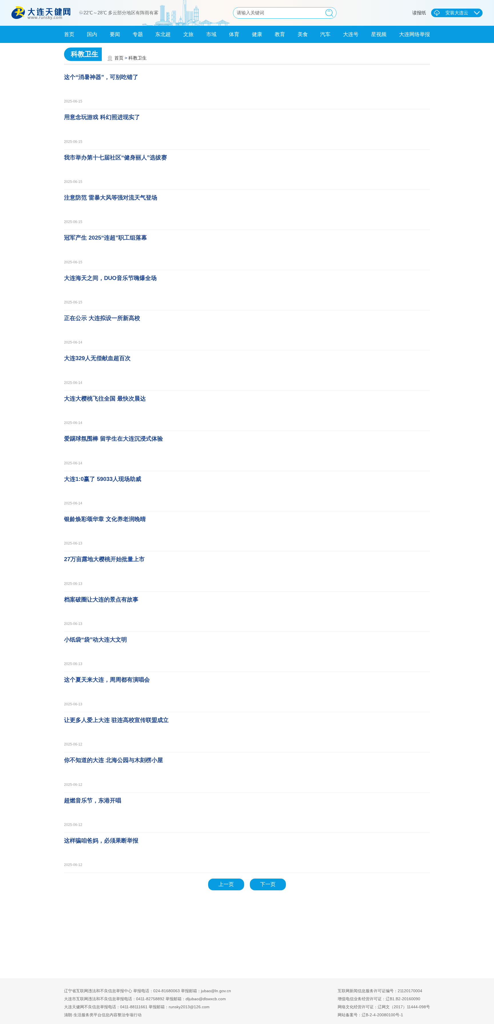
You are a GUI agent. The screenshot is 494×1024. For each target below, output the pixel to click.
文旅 (188, 34)
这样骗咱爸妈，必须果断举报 (101, 840)
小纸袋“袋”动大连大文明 (95, 639)
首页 (69, 34)
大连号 (350, 34)
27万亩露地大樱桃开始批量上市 (104, 559)
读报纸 (419, 12)
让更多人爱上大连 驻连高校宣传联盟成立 (116, 720)
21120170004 (410, 991)
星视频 (379, 34)
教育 (280, 34)
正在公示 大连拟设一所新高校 (102, 318)
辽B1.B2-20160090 (403, 999)
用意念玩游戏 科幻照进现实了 (102, 117)
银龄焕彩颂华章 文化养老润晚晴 (105, 519)
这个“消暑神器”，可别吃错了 (101, 77)
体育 (234, 34)
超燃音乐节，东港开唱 (92, 800)
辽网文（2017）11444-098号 (404, 1007)
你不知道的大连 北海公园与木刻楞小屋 (113, 760)
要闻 (115, 34)
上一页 (226, 884)
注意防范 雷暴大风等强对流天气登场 (110, 197)
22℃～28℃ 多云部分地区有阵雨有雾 (121, 12)
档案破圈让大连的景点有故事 (101, 599)
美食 (303, 34)
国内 (92, 34)
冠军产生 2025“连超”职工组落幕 (105, 237)
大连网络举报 (414, 34)
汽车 (325, 34)
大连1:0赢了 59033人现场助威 (102, 479)
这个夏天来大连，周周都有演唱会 (107, 679)
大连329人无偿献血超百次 (97, 358)
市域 (211, 34)
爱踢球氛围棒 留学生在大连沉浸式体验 (113, 438)
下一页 (268, 884)
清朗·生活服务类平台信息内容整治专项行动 (103, 1015)
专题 (138, 34)
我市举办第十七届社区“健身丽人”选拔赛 (115, 157)
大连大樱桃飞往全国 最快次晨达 (105, 398)
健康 (257, 34)
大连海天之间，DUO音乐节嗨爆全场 (110, 278)
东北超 (163, 34)
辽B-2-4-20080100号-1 (382, 1015)
